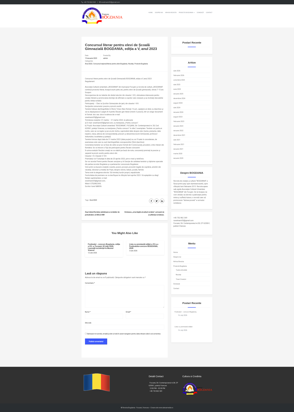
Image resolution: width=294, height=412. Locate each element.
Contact (209, 12)
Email (128, 312)
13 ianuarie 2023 (91, 58)
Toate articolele (181, 270)
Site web (88, 323)
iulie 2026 (176, 71)
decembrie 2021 (179, 135)
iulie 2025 (176, 84)
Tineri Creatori (181, 279)
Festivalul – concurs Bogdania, (186, 312)
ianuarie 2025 (178, 94)
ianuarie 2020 (178, 158)
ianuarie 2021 (178, 149)
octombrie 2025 (179, 80)
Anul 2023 (88, 64)
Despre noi (159, 12)
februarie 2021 (178, 144)
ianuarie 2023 (178, 126)
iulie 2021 (176, 140)
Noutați (178, 275)
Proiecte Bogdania (186, 12)
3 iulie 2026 (133, 251)
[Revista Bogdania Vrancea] (102, 16)
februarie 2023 (178, 121)
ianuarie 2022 (178, 131)
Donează (200, 12)
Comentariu (90, 283)
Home (150, 12)
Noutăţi (131, 64)
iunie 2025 (177, 89)
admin (105, 58)
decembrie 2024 (179, 98)
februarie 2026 (178, 75)
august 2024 (177, 103)
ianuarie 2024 (178, 112)
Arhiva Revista (171, 12)
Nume (87, 312)
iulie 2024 (176, 107)
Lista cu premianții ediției (183, 327)
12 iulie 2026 (92, 253)
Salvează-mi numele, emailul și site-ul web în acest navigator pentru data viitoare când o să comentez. (124, 334)
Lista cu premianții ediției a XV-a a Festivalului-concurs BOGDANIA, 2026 (143, 246)
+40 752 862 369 (90, 2)
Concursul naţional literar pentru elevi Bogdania (110, 64)
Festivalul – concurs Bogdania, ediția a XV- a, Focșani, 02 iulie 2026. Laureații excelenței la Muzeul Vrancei (104, 247)
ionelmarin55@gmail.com (110, 2)
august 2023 (177, 117)
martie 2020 (177, 154)
